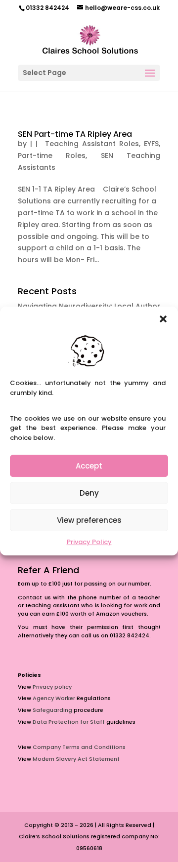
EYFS (151, 144)
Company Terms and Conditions (79, 747)
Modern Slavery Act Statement (76, 759)
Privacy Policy (89, 542)
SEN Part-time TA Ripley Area (75, 134)
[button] (163, 319)
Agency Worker (54, 698)
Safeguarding (52, 710)
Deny (89, 493)
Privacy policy (52, 687)
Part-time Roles (52, 155)
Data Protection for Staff (69, 722)
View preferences (89, 520)
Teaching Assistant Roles (89, 144)
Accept (89, 466)
